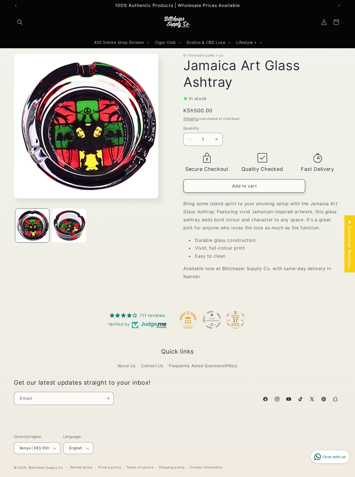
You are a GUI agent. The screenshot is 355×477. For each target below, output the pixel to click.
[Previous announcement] (16, 5)
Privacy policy (109, 467)
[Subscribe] (107, 398)
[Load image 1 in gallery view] (32, 225)
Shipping (191, 118)
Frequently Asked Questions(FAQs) (203, 365)
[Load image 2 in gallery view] (69, 225)
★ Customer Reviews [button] (350, 244)
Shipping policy (172, 467)
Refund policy (81, 467)
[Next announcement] (339, 5)
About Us (127, 365)
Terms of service (139, 467)
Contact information (206, 467)
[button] (20, 22)
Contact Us (152, 365)
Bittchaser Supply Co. (46, 468)
